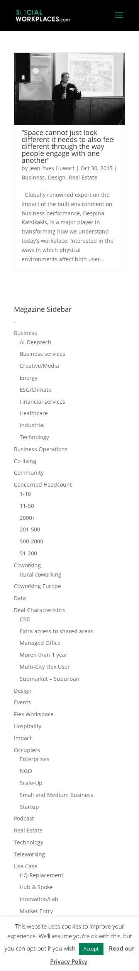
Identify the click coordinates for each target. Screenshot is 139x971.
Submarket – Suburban (50, 678)
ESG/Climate (35, 389)
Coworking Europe (37, 586)
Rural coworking (40, 574)
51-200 (28, 553)
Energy (28, 377)
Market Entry (36, 911)
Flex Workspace (34, 714)
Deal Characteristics (40, 610)
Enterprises (34, 759)
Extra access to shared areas (56, 631)
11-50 (27, 505)
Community (29, 472)
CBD (25, 619)
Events (22, 702)
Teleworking (29, 854)
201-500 (30, 529)
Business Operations (41, 449)
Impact (23, 738)
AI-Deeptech (35, 342)
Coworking (27, 565)
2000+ (27, 517)
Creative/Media (39, 365)
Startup (29, 806)
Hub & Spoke (36, 887)
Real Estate (83, 177)
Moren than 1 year (44, 654)
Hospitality (27, 726)
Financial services (42, 401)
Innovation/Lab (39, 899)
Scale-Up (31, 783)
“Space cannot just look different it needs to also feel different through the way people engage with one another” (68, 146)
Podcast (24, 818)
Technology (34, 437)
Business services (42, 353)
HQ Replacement (41, 875)
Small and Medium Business (56, 794)
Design (57, 177)
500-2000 (31, 541)
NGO (26, 771)
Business (33, 177)
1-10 (25, 493)
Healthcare (34, 413)
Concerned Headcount (43, 484)
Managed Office (40, 642)
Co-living (25, 461)
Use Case (25, 866)
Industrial (32, 425)
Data (20, 598)
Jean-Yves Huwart (52, 168)
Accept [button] (91, 948)
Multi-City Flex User (45, 666)
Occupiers (27, 750)
